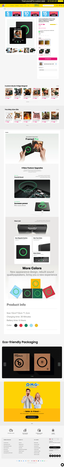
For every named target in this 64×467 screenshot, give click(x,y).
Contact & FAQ (21, 446)
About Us (20, 442)
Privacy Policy (6, 449)
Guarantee (20, 447)
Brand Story (20, 452)
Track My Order (6, 442)
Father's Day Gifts (36, 454)
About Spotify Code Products (8, 452)
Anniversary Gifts (36, 444)
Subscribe (54, 447)
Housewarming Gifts (37, 447)
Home (5, 8)
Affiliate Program (21, 451)
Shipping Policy (21, 444)
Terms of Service (6, 447)
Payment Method (6, 451)
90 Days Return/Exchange (7, 446)
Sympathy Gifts (36, 446)
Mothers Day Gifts (36, 452)
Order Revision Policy (7, 444)
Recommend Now (31, 417)
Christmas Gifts (36, 449)
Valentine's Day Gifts (37, 451)
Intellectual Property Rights (23, 449)
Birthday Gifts (36, 442)
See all (57, 85)
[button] (48, 6)
